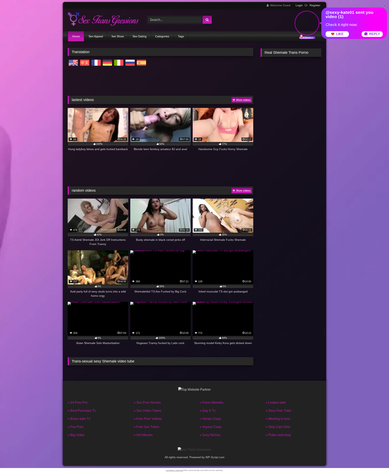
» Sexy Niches (210, 435)
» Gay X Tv (208, 410)
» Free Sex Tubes (146, 427)
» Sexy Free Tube (278, 410)
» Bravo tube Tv (79, 418)
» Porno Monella (211, 402)
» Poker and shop (278, 435)
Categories (162, 36)
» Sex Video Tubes (147, 410)
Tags (181, 36)
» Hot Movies (143, 435)
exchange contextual (174, 470)
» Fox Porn (75, 427)
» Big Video (76, 435)
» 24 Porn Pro (78, 402)
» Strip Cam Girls (278, 427)
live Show (118, 36)
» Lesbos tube (276, 402)
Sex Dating (139, 36)
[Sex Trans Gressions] (103, 20)
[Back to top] (376, 461)
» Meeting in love (278, 418)
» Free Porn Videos (148, 418)
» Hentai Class (210, 418)
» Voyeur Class (210, 427)
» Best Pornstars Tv (82, 410)
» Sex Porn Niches (147, 402)
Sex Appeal (96, 36)
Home (76, 36)
